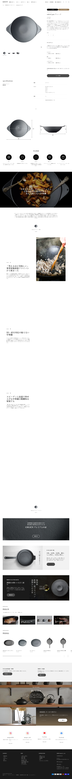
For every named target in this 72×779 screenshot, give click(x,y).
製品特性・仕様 (24, 760)
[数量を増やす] (53, 35)
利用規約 (17, 774)
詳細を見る (36, 536)
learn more (10, 743)
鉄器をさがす (11, 2)
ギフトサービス (24, 759)
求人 (40, 759)
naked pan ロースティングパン (8, 650)
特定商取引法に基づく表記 (24, 774)
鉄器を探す (5, 755)
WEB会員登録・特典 (24, 761)
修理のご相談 (23, 762)
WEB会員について (7, 673)
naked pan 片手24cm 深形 (61, 650)
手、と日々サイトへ (36, 701)
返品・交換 (23, 758)
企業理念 (40, 758)
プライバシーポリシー (11, 774)
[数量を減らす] (48, 35)
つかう (17, 2)
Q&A (28, 2)
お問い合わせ (33, 2)
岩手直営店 (51, 2)
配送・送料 (23, 757)
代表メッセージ (42, 755)
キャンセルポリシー (32, 774)
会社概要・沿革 (42, 757)
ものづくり (22, 2)
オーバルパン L (32, 650)
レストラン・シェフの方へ (43, 760)
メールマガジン (24, 764)
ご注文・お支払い (24, 755)
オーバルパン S (18, 650)
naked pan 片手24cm (47, 650)
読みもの (46, 2)
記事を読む (51, 564)
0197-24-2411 (60, 761)
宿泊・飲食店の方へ (58, 2)
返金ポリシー (5, 774)
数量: (48, 32)
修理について (42, 675)
